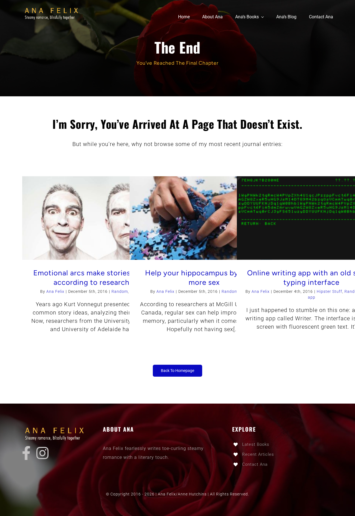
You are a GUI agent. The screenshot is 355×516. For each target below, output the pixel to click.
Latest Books (255, 444)
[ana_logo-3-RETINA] (53, 8)
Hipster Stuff (329, 291)
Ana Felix (55, 291)
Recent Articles (258, 454)
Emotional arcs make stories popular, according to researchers (97, 277)
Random (119, 291)
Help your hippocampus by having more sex (204, 277)
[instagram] (42, 453)
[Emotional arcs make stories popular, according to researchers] (97, 218)
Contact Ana (255, 464)
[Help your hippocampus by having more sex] (204, 218)
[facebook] (26, 453)
